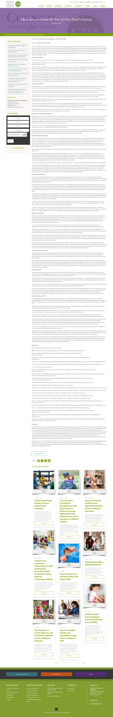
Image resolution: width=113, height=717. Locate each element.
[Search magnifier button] (105, 2)
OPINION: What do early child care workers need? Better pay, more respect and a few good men (17, 91)
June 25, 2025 (62, 627)
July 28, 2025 (62, 571)
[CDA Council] (13, 4)
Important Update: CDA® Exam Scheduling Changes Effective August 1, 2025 (68, 635)
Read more (44, 523)
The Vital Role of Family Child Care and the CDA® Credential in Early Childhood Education (43, 635)
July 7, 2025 (36, 627)
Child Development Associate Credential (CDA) (54, 689)
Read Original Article (39, 453)
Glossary (8, 699)
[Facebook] (38, 460)
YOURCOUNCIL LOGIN (21, 674)
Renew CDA (71, 688)
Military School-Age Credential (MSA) (55, 693)
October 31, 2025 (63, 497)
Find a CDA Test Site (32, 692)
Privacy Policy (45, 712)
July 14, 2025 (87, 611)
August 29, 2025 (37, 558)
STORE (91, 674)
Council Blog (88, 2)
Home (7, 34)
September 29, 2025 (89, 497)
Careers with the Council (12, 688)
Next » (83, 663)
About (77, 2)
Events (8, 690)
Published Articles (14, 34)
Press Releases (10, 697)
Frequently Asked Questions (34, 699)
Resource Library (95, 2)
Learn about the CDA (11, 692)
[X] (41, 460)
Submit (10, 141)
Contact (100, 2)
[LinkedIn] (45, 460)
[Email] (48, 460)
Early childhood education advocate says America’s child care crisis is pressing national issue (17, 80)
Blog (28, 701)
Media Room (82, 2)
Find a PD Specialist (32, 690)
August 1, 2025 (88, 559)
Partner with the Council (53, 696)
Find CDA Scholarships (32, 688)
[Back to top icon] (56, 709)
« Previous (55, 663)
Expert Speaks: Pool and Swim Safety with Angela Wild (69, 576)
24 (79, 663)
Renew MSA (71, 690)
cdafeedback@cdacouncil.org (15, 107)
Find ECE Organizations (33, 695)
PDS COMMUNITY (56, 674)
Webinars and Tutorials (33, 697)
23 (76, 663)
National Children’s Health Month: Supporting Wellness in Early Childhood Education (94, 505)
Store (74, 2)
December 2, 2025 (38, 497)
